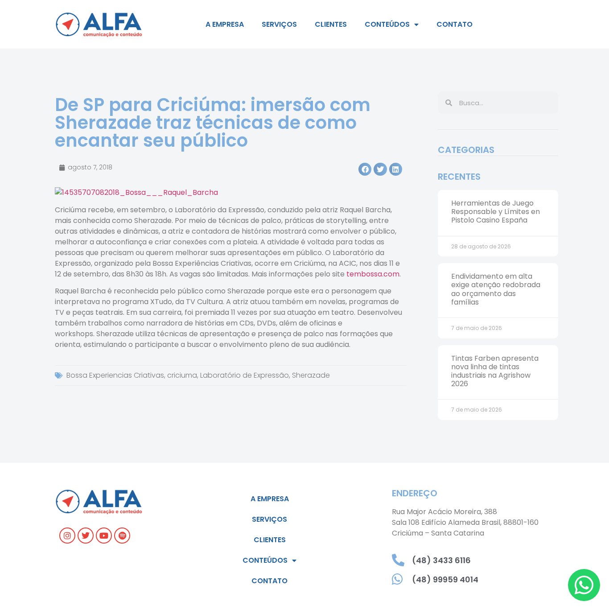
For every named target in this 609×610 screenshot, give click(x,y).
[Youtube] (104, 536)
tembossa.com (372, 274)
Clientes (331, 24)
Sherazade (311, 375)
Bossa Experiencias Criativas (115, 375)
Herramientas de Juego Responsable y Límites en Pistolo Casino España (495, 211)
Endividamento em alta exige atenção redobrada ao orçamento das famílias (495, 289)
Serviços (279, 24)
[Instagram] (67, 536)
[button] (364, 169)
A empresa (225, 24)
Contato (454, 24)
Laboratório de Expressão (244, 375)
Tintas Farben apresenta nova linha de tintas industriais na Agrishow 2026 (495, 371)
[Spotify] (122, 536)
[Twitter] (86, 536)
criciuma (182, 375)
